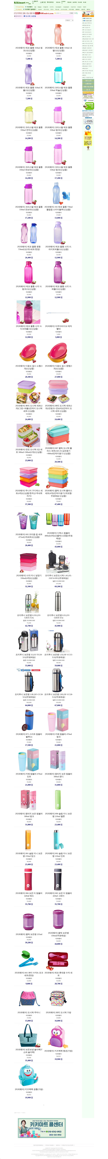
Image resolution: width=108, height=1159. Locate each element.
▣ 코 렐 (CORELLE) (87, 23)
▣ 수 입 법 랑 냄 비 (86, 32)
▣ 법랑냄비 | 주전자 (87, 66)
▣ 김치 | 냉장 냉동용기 (87, 52)
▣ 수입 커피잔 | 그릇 (87, 41)
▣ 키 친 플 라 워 (86, 27)
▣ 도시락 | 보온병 (86, 59)
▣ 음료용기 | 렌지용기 (87, 50)
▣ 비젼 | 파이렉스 (86, 36)
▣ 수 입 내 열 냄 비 (86, 29)
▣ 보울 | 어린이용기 (87, 57)
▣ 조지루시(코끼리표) (87, 43)
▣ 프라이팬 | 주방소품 (87, 70)
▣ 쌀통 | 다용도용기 (87, 48)
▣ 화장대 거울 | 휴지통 (87, 45)
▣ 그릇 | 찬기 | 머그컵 (87, 61)
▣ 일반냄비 (85, 68)
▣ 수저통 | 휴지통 (86, 73)
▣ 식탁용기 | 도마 (86, 54)
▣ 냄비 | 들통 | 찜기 (86, 63)
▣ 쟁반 (84, 75)
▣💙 (87, 18)
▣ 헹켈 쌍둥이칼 (86, 25)
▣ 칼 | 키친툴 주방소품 (87, 77)
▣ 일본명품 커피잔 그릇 (88, 39)
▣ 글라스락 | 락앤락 (87, 34)
